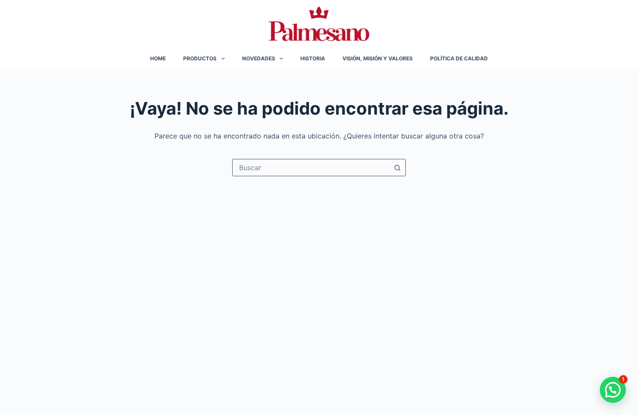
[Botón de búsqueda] (397, 167)
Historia (312, 58)
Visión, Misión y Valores (377, 58)
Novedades (258, 58)
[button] (613, 390)
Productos (200, 58)
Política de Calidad (459, 58)
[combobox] (311, 167)
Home (158, 58)
